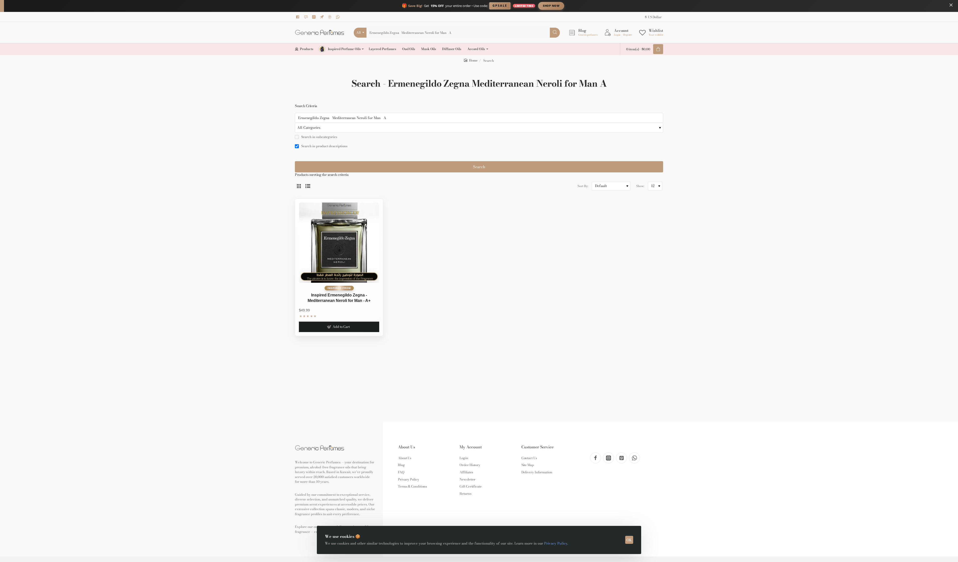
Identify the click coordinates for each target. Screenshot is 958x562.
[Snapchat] (306, 17)
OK (629, 540)
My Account (471, 447)
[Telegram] (322, 17)
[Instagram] (314, 17)
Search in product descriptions (324, 146)
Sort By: (583, 186)
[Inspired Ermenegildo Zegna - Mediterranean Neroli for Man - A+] (339, 243)
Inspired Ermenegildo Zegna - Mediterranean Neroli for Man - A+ (339, 298)
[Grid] (299, 186)
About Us (406, 447)
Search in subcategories (318, 137)
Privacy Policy (555, 543)
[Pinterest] (330, 17)
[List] (308, 186)
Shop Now (551, 5)
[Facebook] (298, 17)
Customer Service (537, 447)
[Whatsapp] (338, 17)
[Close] (951, 5)
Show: (640, 186)
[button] (339, 327)
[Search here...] (555, 33)
